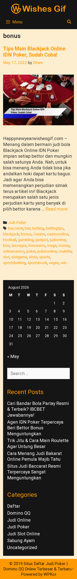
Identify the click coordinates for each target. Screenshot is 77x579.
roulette (65, 251)
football (9, 240)
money (64, 245)
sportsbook (37, 263)
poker (31, 251)
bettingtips (55, 228)
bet (27, 228)
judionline (58, 240)
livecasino (37, 245)
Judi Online (19, 520)
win (64, 263)
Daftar (13, 506)
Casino (39, 234)
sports (44, 257)
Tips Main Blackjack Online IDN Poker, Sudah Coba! (34, 52)
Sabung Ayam (21, 540)
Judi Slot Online (23, 533)
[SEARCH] (69, 22)
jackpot (41, 240)
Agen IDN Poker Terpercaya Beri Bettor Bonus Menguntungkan (35, 427)
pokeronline (47, 251)
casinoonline (57, 234)
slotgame (19, 257)
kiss (6, 245)
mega (52, 245)
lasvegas (19, 245)
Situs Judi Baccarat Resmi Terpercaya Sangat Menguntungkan (34, 472)
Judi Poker (17, 222)
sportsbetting (14, 263)
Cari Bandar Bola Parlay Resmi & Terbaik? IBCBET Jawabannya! (38, 409)
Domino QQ (18, 513)
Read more (56, 209)
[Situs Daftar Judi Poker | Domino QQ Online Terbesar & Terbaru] (38, 8)
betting (38, 228)
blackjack (11, 234)
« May (13, 356)
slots (33, 257)
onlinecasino (13, 251)
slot (6, 257)
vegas (54, 263)
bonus (26, 234)
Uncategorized (22, 547)
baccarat (15, 228)
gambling (25, 240)
